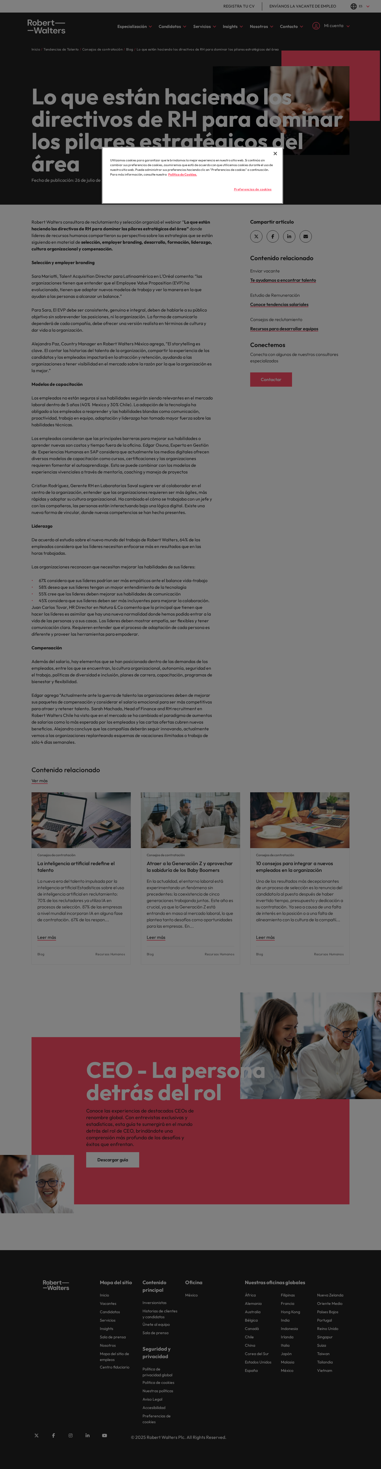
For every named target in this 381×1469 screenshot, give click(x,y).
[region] (192, 175)
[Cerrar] (275, 153)
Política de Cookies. (182, 174)
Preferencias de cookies (253, 189)
